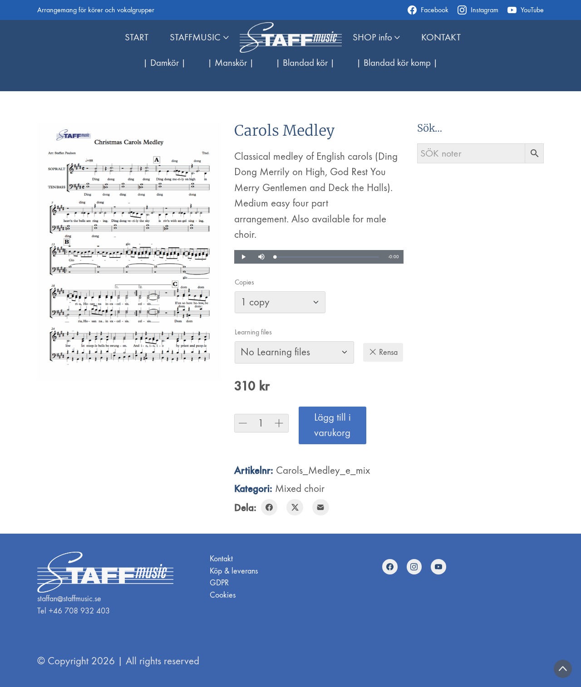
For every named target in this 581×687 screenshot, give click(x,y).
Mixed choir (300, 488)
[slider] (327, 257)
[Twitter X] (294, 507)
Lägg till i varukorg (332, 425)
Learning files (253, 332)
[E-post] (320, 507)
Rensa (388, 352)
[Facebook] (269, 507)
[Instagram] (414, 566)
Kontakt (221, 559)
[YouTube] (438, 566)
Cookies (223, 595)
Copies (244, 282)
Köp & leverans (234, 571)
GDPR (219, 583)
